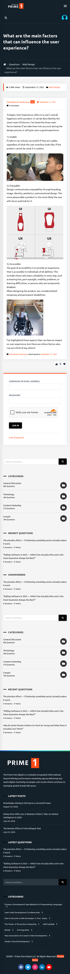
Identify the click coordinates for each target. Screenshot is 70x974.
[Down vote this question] (64, 363)
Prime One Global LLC (24, 956)
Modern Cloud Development (19, 941)
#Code (9, 930)
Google (6, 516)
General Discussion (12, 483)
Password (14, 395)
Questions (14, 64)
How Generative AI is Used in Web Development (27, 935)
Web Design (28, 64)
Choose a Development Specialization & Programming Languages (33, 905)
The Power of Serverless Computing (22, 924)
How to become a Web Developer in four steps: (27, 918)
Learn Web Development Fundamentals (24, 912)
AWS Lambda (50, 924)
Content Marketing (12, 505)
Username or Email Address (24, 381)
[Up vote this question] (56, 363)
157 (32, 102)
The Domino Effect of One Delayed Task (22, 828)
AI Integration (24, 930)
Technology (8, 494)
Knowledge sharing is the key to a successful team (27, 803)
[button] (63, 17)
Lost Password (16, 437)
